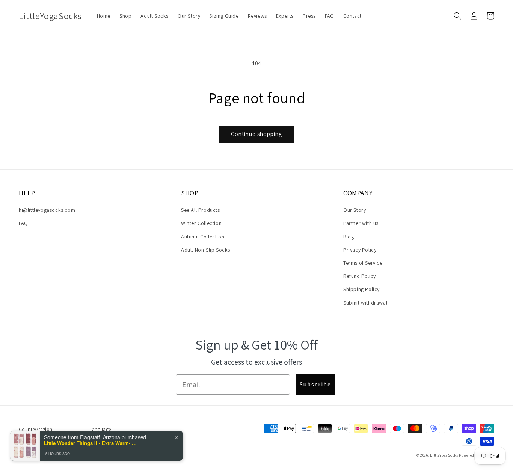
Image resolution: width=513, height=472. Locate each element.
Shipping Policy (361, 289)
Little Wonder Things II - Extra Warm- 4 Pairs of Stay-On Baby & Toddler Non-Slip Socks (91, 443)
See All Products (200, 210)
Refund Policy (359, 276)
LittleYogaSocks (444, 455)
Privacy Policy (359, 249)
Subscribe (315, 384)
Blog (348, 236)
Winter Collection (201, 223)
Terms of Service (363, 262)
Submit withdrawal (365, 302)
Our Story (354, 210)
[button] (457, 16)
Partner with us (361, 223)
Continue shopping (256, 133)
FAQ (23, 223)
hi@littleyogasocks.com (47, 210)
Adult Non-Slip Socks (205, 249)
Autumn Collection (202, 236)
